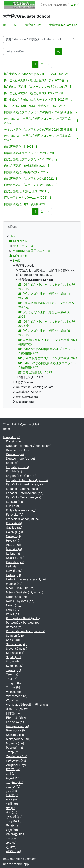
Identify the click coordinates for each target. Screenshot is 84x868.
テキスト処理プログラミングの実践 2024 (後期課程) (38, 129)
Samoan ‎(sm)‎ (15, 635)
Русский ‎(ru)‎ (14, 747)
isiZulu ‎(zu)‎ (13, 545)
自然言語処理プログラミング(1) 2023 (29, 159)
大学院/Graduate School (65, 25)
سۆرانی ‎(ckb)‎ (14, 782)
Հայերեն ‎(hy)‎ (16, 765)
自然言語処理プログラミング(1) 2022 (28, 185)
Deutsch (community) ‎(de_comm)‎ (28, 446)
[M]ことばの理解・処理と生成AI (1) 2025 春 (33, 106)
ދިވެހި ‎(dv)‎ (11, 791)
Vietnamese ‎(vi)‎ (16, 696)
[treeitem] (42, 319)
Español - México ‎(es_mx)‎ (23, 497)
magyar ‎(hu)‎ (14, 584)
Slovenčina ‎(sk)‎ (16, 644)
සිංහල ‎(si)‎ (12, 838)
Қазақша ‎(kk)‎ (15, 734)
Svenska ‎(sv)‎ (14, 666)
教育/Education (35, 25)
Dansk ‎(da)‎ (13, 441)
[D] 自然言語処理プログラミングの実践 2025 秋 (35, 87)
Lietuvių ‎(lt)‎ (13, 575)
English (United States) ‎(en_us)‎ (27, 480)
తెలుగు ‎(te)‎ (12, 825)
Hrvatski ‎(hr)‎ (14, 540)
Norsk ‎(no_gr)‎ (15, 605)
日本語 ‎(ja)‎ (13, 713)
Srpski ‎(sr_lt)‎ (14, 657)
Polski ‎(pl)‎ (12, 614)
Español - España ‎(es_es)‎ (23, 489)
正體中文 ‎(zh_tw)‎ (17, 709)
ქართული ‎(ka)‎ (16, 760)
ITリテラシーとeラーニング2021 (25, 197)
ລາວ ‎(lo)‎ (11, 842)
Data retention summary (19, 859)
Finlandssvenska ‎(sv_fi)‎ (21, 510)
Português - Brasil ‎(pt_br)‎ (23, 618)
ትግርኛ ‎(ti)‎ (12, 795)
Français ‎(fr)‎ (14, 523)
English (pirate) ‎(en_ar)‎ (21, 476)
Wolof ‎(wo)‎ (13, 700)
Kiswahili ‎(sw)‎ (15, 562)
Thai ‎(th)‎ (11, 679)
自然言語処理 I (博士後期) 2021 (24, 204)
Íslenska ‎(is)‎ (14, 549)
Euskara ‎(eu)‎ (14, 501)
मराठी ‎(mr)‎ (12, 804)
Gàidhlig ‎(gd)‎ (14, 532)
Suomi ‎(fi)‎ (12, 661)
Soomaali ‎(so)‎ (15, 653)
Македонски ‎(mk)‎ (18, 739)
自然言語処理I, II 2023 (19, 146)
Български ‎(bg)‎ (17, 730)
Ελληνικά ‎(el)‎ (15, 722)
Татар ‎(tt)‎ (12, 752)
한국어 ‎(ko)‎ (13, 851)
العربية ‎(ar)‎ (12, 778)
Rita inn (73, 4)
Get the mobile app (16, 864)
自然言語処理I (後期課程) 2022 (24, 172)
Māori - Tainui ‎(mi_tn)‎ (20, 588)
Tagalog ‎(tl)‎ (13, 670)
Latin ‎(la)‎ (11, 566)
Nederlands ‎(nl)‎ (16, 596)
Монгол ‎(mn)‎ (15, 743)
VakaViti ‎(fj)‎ (13, 691)
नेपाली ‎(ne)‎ (12, 799)
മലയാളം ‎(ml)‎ (15, 834)
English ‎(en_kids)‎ (17, 467)
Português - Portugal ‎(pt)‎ (23, 622)
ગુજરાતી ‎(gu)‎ (14, 817)
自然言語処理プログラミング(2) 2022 (29, 178)
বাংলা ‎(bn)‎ (11, 812)
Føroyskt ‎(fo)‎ (11, 437)
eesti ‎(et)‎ (12, 463)
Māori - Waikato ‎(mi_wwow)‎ (24, 592)
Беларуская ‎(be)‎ (17, 726)
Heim (6, 25)
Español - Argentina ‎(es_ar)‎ (24, 484)
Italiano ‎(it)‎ (13, 553)
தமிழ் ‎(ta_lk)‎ (13, 821)
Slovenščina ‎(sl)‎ (16, 648)
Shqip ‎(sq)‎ (13, 640)
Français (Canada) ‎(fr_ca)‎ (23, 519)
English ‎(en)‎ (14, 471)
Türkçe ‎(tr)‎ (13, 687)
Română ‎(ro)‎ (14, 627)
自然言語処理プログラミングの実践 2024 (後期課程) (38, 112)
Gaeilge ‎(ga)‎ (14, 527)
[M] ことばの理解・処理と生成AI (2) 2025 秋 (33, 93)
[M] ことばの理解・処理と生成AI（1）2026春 (34, 80)
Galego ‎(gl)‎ (13, 536)
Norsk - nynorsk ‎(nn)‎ (20, 601)
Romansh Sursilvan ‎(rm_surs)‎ (25, 631)
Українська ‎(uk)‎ (16, 756)
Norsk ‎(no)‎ (13, 609)
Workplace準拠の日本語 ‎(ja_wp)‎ (27, 704)
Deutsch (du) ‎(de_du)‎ (20, 458)
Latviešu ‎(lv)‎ (14, 571)
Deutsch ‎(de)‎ (15, 454)
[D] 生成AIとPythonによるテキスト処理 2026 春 (36, 74)
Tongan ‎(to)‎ (14, 683)
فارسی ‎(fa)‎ (13, 786)
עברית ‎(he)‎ (13, 769)
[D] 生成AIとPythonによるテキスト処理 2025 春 (36, 99)
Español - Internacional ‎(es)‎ (24, 493)
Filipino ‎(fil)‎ (13, 506)
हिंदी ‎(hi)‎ (10, 808)
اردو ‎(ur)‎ (11, 773)
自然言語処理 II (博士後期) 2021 (25, 191)
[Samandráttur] (71, 74)
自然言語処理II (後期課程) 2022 (25, 166)
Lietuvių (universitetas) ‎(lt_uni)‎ (26, 579)
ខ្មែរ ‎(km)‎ (11, 847)
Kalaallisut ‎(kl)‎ (15, 558)
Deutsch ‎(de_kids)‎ (18, 450)
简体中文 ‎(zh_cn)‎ (17, 717)
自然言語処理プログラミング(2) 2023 (29, 153)
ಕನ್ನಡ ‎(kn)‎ (12, 829)
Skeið (17, 25)
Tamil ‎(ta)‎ (12, 674)
